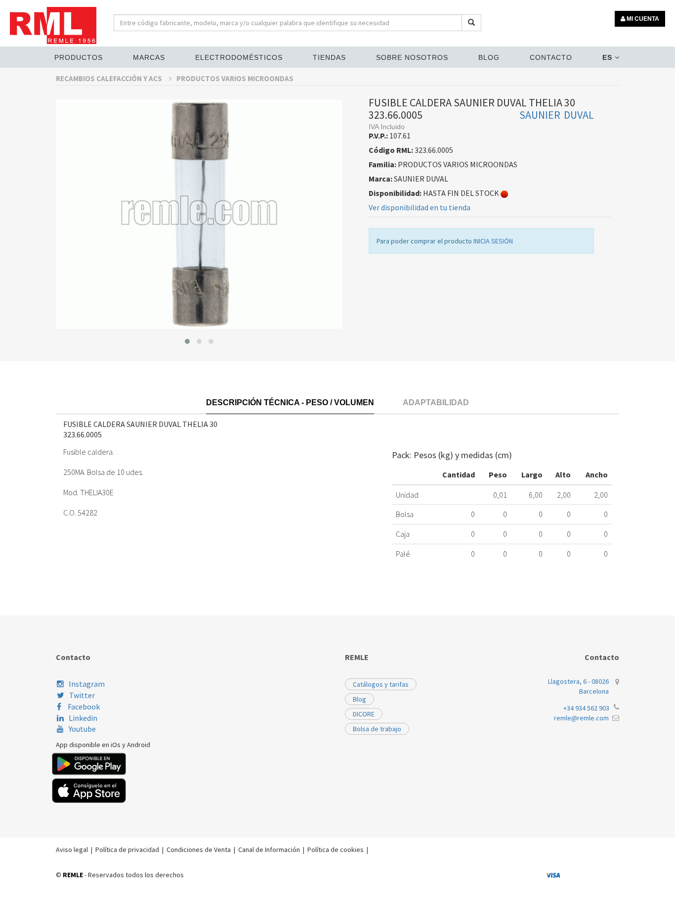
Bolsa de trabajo (377, 728)
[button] (187, 341)
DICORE (364, 713)
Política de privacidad (127, 849)
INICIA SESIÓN (493, 240)
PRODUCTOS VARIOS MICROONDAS (235, 78)
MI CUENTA (642, 18)
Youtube (82, 729)
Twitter (82, 695)
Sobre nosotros (412, 57)
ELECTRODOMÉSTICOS (239, 57)
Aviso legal (72, 849)
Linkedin (83, 718)
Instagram (87, 684)
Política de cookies (335, 849)
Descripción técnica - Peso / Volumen (290, 402)
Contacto (551, 57)
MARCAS (149, 57)
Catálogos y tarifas (381, 684)
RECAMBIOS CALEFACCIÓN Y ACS (110, 78)
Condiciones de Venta (199, 849)
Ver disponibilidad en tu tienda (419, 207)
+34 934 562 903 (586, 708)
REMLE (73, 874)
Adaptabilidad (436, 402)
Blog (489, 57)
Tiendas (329, 57)
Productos (78, 57)
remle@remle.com (581, 717)
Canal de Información (269, 849)
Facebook (83, 706)
